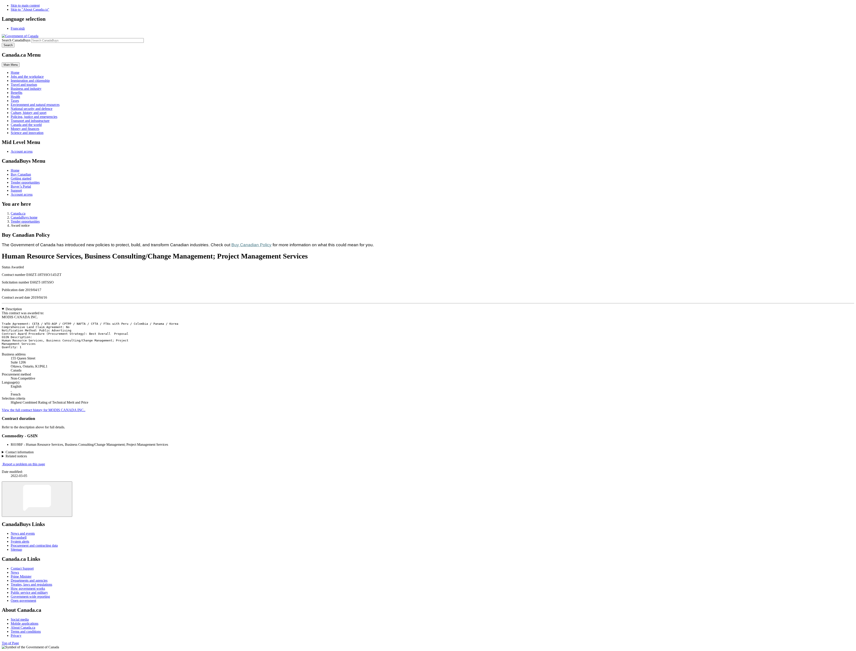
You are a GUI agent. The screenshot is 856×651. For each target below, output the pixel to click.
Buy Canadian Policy (251, 244)
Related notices (16, 456)
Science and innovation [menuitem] (27, 133)
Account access (22, 151)
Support (16, 190)
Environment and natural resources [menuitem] (35, 105)
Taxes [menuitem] (15, 101)
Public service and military (29, 592)
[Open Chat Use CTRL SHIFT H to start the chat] (37, 499)
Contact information (20, 452)
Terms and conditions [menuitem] (26, 631)
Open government (23, 600)
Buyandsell (19, 537)
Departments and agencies (29, 580)
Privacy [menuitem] (16, 635)
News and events (23, 533)
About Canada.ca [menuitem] (23, 627)
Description (14, 309)
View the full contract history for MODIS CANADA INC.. (43, 410)
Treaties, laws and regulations (31, 584)
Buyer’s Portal (21, 186)
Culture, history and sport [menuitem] (28, 113)
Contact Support (22, 568)
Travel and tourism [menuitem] (24, 84)
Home (15, 170)
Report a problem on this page (24, 464)
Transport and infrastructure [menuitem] (30, 121)
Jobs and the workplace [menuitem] (27, 76)
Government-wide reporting (30, 596)
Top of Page (10, 643)
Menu (11, 64)
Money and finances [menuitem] (25, 129)
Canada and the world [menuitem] (26, 125)
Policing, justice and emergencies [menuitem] (34, 117)
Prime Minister (21, 576)
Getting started (21, 178)
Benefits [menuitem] (16, 92)
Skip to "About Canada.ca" (30, 9)
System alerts (20, 541)
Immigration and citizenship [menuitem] (30, 80)
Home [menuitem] (15, 72)
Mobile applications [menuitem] (24, 623)
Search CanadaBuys (16, 40)
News (15, 572)
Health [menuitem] (15, 97)
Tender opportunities (25, 182)
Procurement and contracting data (34, 545)
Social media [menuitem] (20, 619)
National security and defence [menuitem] (31, 109)
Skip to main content (25, 5)
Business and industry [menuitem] (26, 88)
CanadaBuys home (24, 217)
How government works (28, 588)
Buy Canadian (21, 174)
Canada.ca (18, 213)
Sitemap (16, 549)
